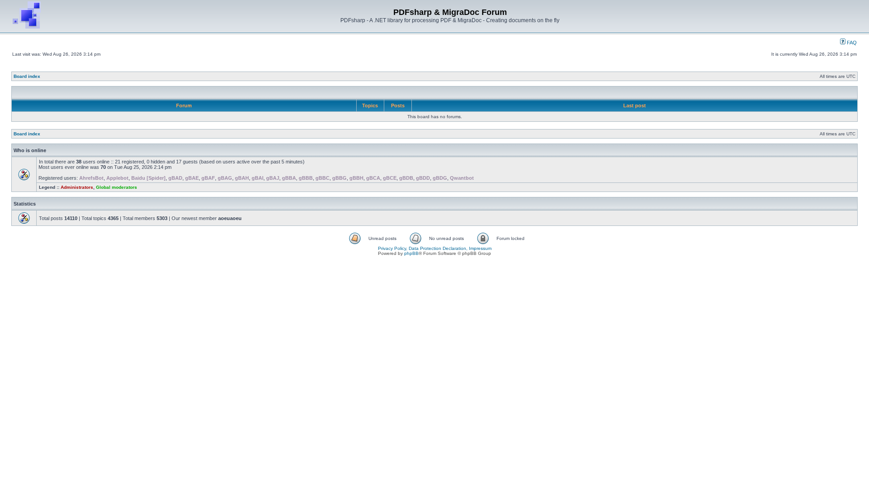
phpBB (411, 253)
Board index (27, 76)
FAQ (851, 42)
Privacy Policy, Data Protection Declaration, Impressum (435, 248)
